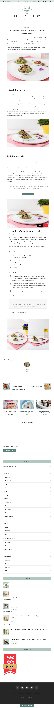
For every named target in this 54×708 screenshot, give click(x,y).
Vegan (6, 498)
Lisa (27, 372)
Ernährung (7, 545)
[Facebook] (2, 42)
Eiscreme (7, 523)
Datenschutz (28, 693)
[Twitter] (2, 45)
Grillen (6, 534)
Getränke (7, 530)
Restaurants (8, 560)
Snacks (7, 484)
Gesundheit (8, 542)
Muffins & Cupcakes (10, 520)
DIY (6, 571)
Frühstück (7, 477)
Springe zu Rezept (26, 33)
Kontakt (15, 693)
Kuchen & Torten (9, 516)
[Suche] (50, 1)
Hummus (17, 40)
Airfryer (7, 473)
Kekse (6, 527)
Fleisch (7, 505)
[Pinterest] (27, 688)
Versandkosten (9, 599)
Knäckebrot (42, 38)
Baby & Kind (8, 556)
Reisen (7, 563)
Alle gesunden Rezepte (10, 466)
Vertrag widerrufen (27, 705)
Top (27, 701)
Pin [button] (46, 225)
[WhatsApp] (36, 688)
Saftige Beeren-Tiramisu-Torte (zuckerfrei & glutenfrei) (10, 412)
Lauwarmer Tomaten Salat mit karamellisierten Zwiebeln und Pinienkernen (18, 388)
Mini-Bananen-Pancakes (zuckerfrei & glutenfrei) (27, 1)
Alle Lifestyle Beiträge (9, 538)
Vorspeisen (8, 488)
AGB (21, 693)
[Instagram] (22, 688)
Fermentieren (8, 470)
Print (40, 225)
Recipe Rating (6, 446)
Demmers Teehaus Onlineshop (29, 189)
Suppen (7, 491)
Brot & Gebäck (8, 480)
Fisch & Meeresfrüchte (10, 509)
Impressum (38, 693)
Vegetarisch (8, 502)
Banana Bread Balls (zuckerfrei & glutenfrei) (43, 411)
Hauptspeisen (8, 495)
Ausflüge (7, 567)
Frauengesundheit (9, 549)
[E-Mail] (2, 49)
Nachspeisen (8, 513)
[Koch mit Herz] (27, 13)
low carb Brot (33, 38)
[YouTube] (32, 688)
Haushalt (7, 553)
